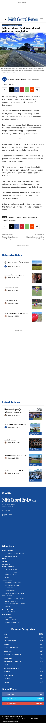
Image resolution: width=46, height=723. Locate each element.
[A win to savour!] (35, 444)
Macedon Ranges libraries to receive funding (10, 238)
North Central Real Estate (34, 434)
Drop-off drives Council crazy (15, 455)
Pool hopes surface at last (13, 470)
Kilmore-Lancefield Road (30, 217)
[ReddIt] (32, 89)
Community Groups (15, 25)
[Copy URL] (11, 89)
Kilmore (18, 217)
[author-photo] (5, 266)
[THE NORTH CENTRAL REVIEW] (23, 19)
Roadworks (12, 220)
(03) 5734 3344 (7, 515)
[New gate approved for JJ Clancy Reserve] (37, 265)
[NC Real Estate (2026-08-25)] (35, 429)
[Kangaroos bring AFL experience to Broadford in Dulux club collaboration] (35, 414)
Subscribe (39, 703)
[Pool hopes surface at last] (35, 475)
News (4, 25)
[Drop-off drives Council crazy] (35, 460)
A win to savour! (10, 440)
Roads (5, 220)
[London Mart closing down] (37, 278)
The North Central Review (17, 79)
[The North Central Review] (4, 79)
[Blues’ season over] (37, 291)
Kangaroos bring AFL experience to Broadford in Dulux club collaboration (14, 411)
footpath (11, 217)
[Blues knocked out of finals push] (37, 316)
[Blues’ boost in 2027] (37, 304)
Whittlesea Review (33, 480)
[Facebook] (16, 89)
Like (41, 694)
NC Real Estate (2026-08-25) (15, 424)
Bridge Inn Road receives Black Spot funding (35, 238)
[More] (37, 89)
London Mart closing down (14, 275)
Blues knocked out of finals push (15, 313)
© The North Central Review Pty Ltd (12, 716)
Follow (39, 699)
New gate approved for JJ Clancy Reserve (16, 263)
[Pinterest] (22, 89)
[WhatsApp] (27, 89)
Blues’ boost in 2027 (11, 300)
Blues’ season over (11, 287)
